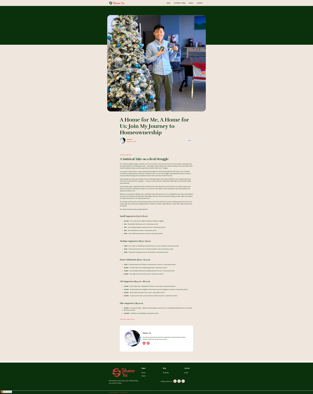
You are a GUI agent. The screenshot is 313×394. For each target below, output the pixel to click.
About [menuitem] (143, 376)
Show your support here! (127, 319)
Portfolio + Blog (179, 3)
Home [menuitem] (143, 373)
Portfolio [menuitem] (166, 373)
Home (168, 3)
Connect (200, 3)
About (191, 3)
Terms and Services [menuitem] (114, 392)
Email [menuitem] (186, 373)
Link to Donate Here (126, 155)
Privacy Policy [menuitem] (123, 392)
